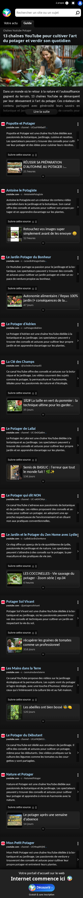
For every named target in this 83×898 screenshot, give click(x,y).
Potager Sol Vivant (20, 602)
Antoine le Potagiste (21, 190)
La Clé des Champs (20, 362)
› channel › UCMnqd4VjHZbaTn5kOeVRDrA (33, 847)
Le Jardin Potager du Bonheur (28, 257)
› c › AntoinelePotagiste (24, 194)
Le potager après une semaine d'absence (45, 817)
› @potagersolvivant (23, 606)
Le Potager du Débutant (24, 735)
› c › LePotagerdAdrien (24, 328)
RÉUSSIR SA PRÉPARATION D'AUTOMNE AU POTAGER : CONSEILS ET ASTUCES (43, 165)
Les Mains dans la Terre (23, 668)
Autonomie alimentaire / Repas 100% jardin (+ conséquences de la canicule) (50, 298)
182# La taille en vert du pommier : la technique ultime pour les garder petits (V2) (50, 403)
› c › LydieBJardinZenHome (26, 539)
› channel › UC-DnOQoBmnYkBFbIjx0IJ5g (32, 433)
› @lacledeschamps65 (24, 366)
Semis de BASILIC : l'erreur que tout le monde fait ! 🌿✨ (49, 470)
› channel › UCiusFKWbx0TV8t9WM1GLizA (33, 127)
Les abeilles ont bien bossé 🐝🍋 (47, 707)
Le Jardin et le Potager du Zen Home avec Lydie (41, 535)
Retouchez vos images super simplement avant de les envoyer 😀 (50, 231)
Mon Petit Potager (20, 843)
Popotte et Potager (20, 123)
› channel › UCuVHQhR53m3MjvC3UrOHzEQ (34, 739)
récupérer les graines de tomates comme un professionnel (47, 643)
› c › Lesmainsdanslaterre (25, 672)
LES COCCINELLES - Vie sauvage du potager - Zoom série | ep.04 (48, 576)
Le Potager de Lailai (20, 429)
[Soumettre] (77, 13)
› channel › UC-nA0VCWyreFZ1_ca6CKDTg (33, 499)
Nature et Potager (19, 774)
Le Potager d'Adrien (21, 324)
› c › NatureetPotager (23, 778)
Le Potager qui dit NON (23, 495)
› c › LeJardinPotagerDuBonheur (28, 261)
